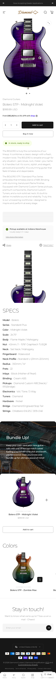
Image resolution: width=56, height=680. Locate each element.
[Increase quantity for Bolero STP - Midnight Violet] (16, 125)
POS (47, 662)
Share (8, 245)
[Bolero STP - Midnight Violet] (23, 492)
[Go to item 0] (26, 93)
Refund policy (9, 668)
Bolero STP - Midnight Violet (23, 514)
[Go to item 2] (29, 93)
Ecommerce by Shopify (28, 665)
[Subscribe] (48, 627)
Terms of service (20, 668)
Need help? (48, 245)
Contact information (44, 668)
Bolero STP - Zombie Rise (23, 590)
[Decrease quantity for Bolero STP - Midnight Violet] (5, 125)
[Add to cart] (39, 579)
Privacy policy (31, 668)
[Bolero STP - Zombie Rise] (23, 568)
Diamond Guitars (11, 99)
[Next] (52, 3)
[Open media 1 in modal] (48, 23)
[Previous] (4, 3)
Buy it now (28, 134)
